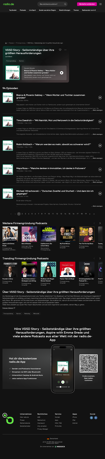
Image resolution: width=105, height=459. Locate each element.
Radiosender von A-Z (89, 10)
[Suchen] (65, 4)
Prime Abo (58, 426)
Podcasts (23, 10)
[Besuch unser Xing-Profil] (96, 418)
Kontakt (57, 417)
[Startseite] (6, 43)
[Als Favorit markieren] (60, 49)
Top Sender (13, 10)
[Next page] (89, 214)
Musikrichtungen (64, 10)
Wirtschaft (36, 313)
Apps (56, 420)
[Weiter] (100, 222)
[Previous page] (15, 214)
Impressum (41, 423)
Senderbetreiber (25, 426)
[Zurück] (94, 222)
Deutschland (54, 438)
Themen (76, 10)
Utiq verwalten (42, 426)
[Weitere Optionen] (65, 50)
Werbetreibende (25, 423)
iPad (73, 420)
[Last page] (94, 214)
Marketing (27, 313)
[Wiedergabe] (61, 72)
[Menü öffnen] (100, 4)
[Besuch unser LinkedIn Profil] (91, 418)
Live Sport (32, 10)
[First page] (11, 214)
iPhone (74, 417)
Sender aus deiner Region (47, 10)
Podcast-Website (7, 308)
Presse (22, 420)
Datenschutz (41, 420)
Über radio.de (24, 417)
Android (74, 423)
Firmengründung (11, 61)
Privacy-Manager (42, 429)
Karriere (21, 61)
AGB (38, 417)
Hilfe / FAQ (58, 423)
